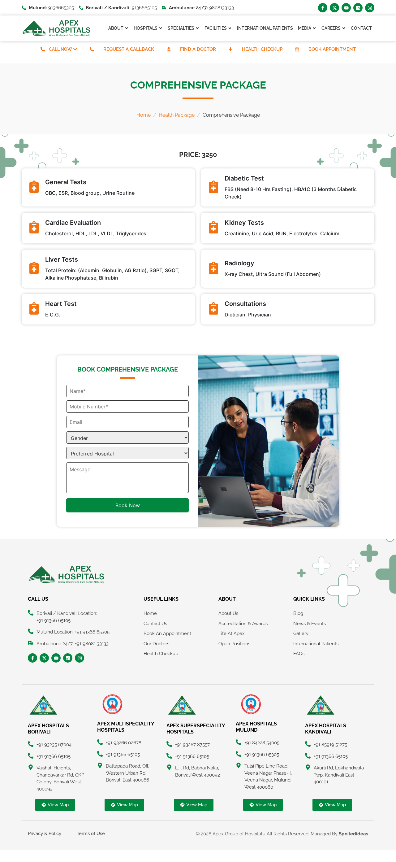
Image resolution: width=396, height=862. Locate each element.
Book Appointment (332, 49)
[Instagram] (369, 7)
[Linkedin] (358, 7)
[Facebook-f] (322, 7)
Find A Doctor (198, 49)
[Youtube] (346, 7)
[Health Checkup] (230, 49)
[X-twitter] (334, 7)
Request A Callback (128, 49)
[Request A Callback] (92, 49)
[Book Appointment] (297, 49)
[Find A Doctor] (168, 49)
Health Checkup (262, 49)
